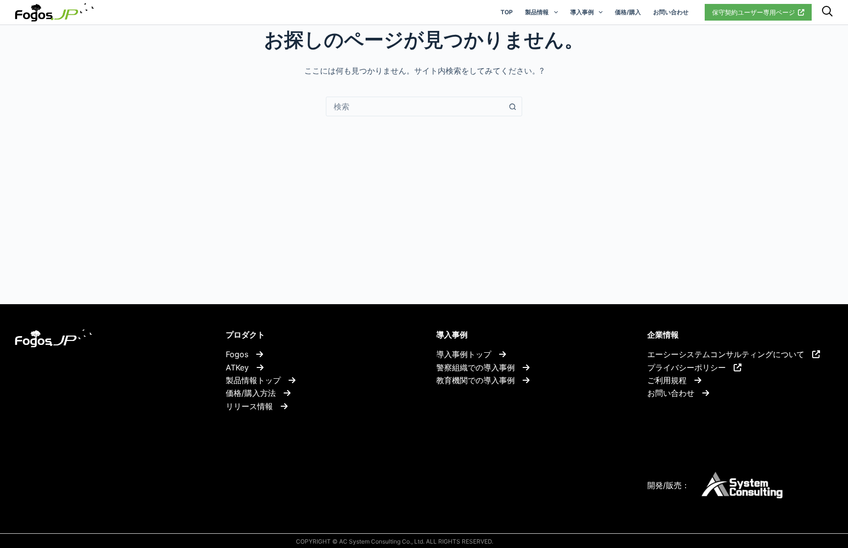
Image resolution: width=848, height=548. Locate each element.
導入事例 (582, 12)
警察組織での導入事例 (479, 367)
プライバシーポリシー (690, 367)
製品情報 (537, 12)
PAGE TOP (815, 498)
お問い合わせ (671, 12)
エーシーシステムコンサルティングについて (729, 354)
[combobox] (414, 106)
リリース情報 (253, 406)
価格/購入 (628, 12)
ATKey (241, 367)
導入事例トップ (467, 354)
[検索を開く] (827, 12)
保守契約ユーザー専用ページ (753, 12)
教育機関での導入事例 (479, 380)
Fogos (241, 354)
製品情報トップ (257, 380)
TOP (507, 12)
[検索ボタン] (512, 106)
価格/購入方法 (255, 393)
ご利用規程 (670, 380)
